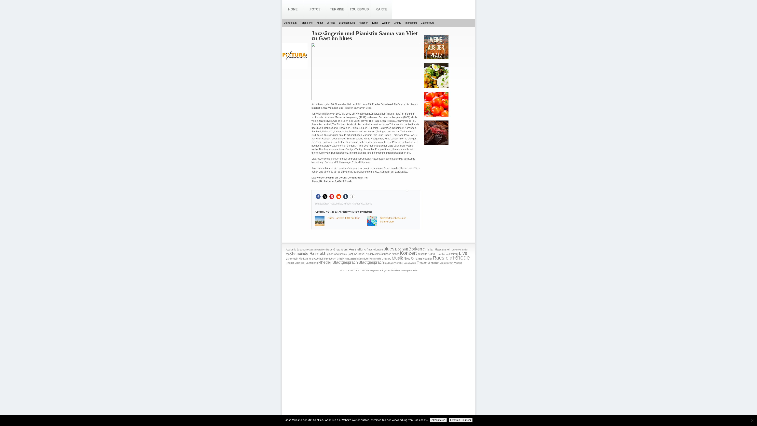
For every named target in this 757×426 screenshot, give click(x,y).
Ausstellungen (375, 249)
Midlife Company (383, 259)
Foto (462, 249)
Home (293, 9)
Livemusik (292, 258)
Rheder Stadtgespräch (338, 262)
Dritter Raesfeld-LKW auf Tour (344, 218)
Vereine (331, 22)
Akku (332, 203)
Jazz (350, 253)
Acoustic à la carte (297, 249)
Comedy (456, 249)
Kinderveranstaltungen (378, 253)
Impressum (411, 22)
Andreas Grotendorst (335, 249)
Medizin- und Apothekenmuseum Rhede (356, 259)
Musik (397, 258)
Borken (415, 249)
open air (427, 258)
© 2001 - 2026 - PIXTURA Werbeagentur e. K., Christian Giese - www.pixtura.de (378, 270)
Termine (337, 9)
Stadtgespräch (371, 262)
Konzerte (422, 254)
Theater (422, 262)
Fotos (315, 9)
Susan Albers (410, 263)
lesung (445, 254)
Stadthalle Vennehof (393, 263)
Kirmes (395, 254)
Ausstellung (357, 249)
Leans (439, 254)
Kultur (320, 22)
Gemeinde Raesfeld (307, 253)
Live (463, 253)
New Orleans (413, 258)
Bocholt (401, 249)
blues (339, 203)
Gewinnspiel (340, 254)
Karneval (359, 253)
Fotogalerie (306, 22)
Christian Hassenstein (437, 249)
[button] (318, 196)
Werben (386, 22)
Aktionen (363, 22)
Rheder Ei (291, 263)
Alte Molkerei (315, 249)
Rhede (347, 203)
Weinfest (458, 263)
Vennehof (433, 262)
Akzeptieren (438, 420)
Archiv (397, 22)
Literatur (453, 254)
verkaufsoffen (446, 263)
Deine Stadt (290, 22)
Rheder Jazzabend (362, 203)
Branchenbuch (347, 22)
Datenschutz (427, 22)
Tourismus (359, 9)
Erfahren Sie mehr (460, 420)
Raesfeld (442, 258)
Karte (381, 9)
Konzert (408, 253)
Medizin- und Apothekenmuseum (317, 258)
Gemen (329, 254)
